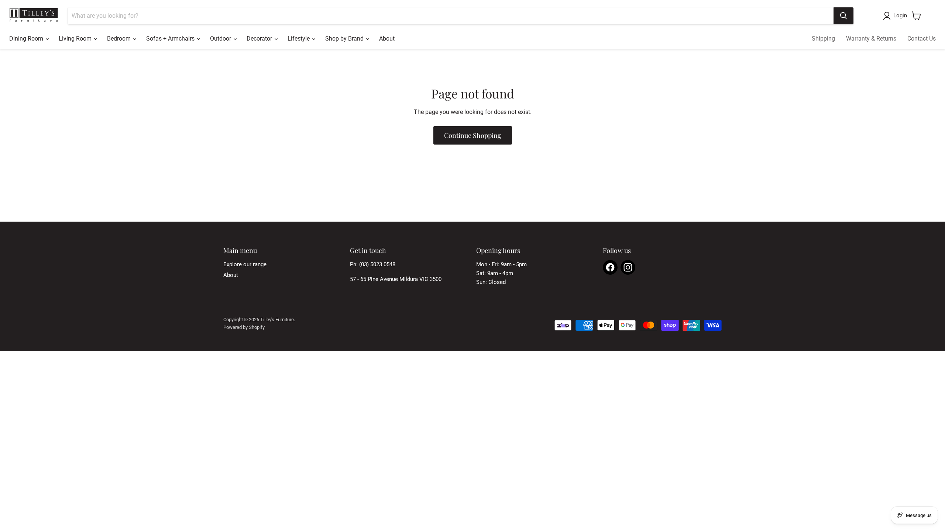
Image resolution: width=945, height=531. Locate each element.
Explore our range (245, 264)
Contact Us (921, 38)
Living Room (76, 38)
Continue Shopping (472, 135)
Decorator (260, 38)
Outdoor (221, 38)
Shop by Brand (345, 38)
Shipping (823, 38)
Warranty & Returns (871, 38)
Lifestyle (299, 38)
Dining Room (27, 38)
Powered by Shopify (244, 327)
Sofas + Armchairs (171, 38)
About (387, 38)
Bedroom (119, 38)
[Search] (843, 15)
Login (900, 15)
